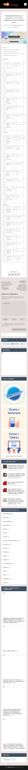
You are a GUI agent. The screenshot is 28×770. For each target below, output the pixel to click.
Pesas (4, 571)
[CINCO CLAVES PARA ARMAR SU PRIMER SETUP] (5, 483)
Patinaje (5, 567)
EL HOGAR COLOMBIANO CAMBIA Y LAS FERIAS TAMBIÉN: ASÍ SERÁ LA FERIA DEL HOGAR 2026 (16, 475)
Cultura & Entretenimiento (10, 540)
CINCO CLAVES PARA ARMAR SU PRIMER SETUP (16, 482)
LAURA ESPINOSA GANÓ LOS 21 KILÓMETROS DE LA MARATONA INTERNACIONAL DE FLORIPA (16, 467)
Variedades (16, 478)
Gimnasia (5, 552)
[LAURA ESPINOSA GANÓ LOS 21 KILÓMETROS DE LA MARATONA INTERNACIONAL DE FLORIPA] (5, 467)
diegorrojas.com (11, 767)
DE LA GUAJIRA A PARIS (9, 651)
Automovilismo (7, 521)
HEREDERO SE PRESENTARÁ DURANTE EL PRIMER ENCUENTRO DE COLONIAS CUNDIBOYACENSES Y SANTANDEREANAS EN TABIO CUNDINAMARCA (14, 620)
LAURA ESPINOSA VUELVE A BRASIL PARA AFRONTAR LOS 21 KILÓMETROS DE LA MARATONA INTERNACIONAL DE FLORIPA (16, 491)
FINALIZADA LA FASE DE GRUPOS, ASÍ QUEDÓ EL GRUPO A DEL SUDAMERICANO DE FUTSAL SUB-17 (14, 681)
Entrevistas (6, 544)
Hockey (5, 556)
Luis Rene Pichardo (16, 25)
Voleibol (5, 582)
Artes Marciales (7, 513)
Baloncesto (6, 525)
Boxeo (4, 533)
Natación (5, 559)
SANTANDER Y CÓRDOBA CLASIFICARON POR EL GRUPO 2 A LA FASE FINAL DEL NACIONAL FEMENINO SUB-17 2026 (16, 501)
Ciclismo (5, 536)
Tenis (4, 575)
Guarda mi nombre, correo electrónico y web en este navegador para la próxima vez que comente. (13, 325)
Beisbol (5, 529)
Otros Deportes (17, 485)
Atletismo (16, 470)
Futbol (15, 27)
